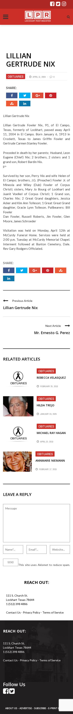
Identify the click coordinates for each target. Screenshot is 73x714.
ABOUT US (11, 708)
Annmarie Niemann (50, 460)
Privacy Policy (32, 612)
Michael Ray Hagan (51, 433)
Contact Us (13, 612)
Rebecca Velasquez (51, 377)
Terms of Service (53, 612)
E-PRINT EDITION (58, 708)
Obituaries (16, 76)
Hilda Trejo (45, 405)
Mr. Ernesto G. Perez (52, 332)
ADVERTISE (25, 708)
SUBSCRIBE (40, 708)
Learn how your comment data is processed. (31, 569)
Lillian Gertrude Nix (20, 307)
